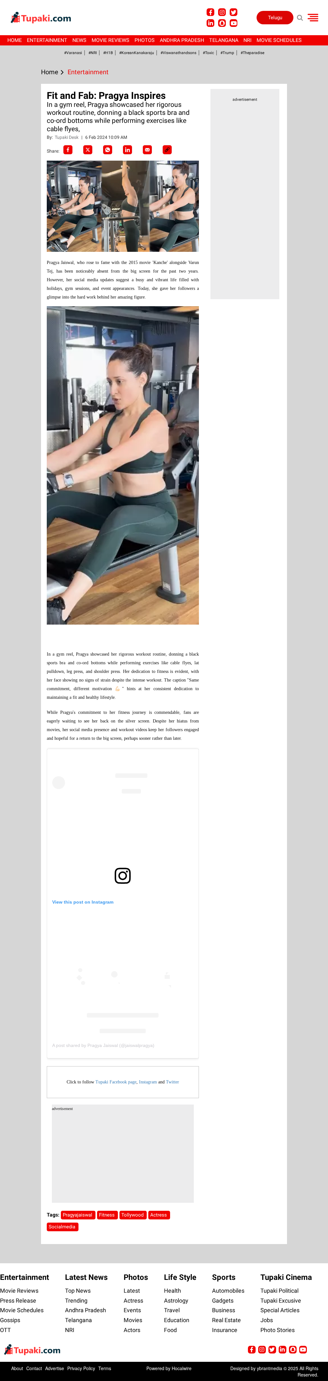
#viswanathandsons (178, 53)
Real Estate (226, 1320)
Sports (223, 1277)
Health (172, 1290)
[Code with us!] (222, 23)
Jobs (266, 1320)
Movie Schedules (279, 40)
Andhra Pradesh (182, 40)
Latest (132, 1290)
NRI (247, 40)
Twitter (172, 1082)
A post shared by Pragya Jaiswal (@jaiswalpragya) (103, 1045)
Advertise (54, 1368)
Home (14, 40)
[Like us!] (210, 12)
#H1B (108, 53)
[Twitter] (88, 150)
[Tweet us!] (222, 12)
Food (170, 1330)
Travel (172, 1310)
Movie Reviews (110, 40)
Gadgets (223, 1300)
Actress (159, 1215)
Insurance (224, 1330)
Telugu (275, 17)
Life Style (180, 1277)
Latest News (86, 1277)
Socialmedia (63, 1227)
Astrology (176, 1300)
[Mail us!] (233, 23)
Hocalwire (182, 1368)
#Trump (227, 53)
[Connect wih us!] (210, 23)
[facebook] (68, 150)
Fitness (107, 1215)
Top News (78, 1290)
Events (132, 1310)
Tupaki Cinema (286, 1277)
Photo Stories (277, 1330)
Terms (104, 1368)
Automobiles (228, 1290)
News (79, 40)
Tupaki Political (279, 1290)
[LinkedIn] (127, 150)
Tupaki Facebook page (115, 1082)
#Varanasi (73, 53)
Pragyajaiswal (78, 1215)
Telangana (223, 40)
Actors (132, 1330)
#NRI (92, 53)
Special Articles (279, 1310)
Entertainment (47, 40)
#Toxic (208, 53)
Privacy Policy (81, 1368)
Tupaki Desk (67, 137)
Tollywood (133, 1215)
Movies (133, 1320)
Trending (76, 1300)
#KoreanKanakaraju (136, 53)
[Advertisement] (28, 372)
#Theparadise (252, 53)
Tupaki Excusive (280, 1300)
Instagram (148, 1082)
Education (176, 1320)
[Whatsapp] (107, 150)
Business (223, 1310)
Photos (145, 40)
